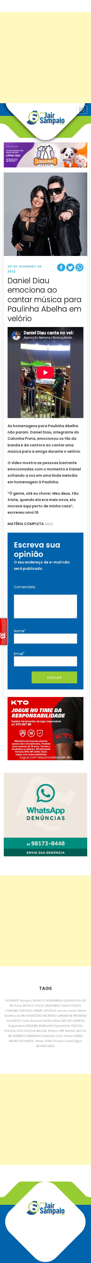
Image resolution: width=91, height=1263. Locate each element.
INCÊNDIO (49, 1016)
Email (19, 653)
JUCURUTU (13, 1021)
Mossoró (36, 1021)
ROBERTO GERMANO (27, 1036)
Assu (18, 1006)
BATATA (28, 1006)
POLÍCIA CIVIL (14, 1031)
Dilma (82, 1011)
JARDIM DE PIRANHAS (72, 1016)
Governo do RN (14, 1016)
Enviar (54, 677)
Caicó (39, 1006)
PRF (62, 1031)
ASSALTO (39, 1000)
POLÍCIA (76, 1026)
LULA (25, 1021)
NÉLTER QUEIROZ (73, 1021)
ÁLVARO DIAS (45, 1046)
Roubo (68, 1036)
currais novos (67, 1011)
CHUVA (76, 1006)
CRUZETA (49, 1011)
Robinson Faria (52, 1036)
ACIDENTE (12, 1000)
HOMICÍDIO (34, 1016)
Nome (20, 631)
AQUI (48, 523)
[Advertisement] (45, 57)
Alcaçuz (26, 1000)
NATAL (47, 1021)
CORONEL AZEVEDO (18, 1011)
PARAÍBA (32, 1026)
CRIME (37, 1011)
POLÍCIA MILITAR (36, 1031)
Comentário (24, 587)
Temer (39, 1041)
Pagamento (16, 1026)
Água (78, 1041)
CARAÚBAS (52, 1006)
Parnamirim (62, 1026)
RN (10, 1036)
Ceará (65, 1006)
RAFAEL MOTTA (75, 1031)
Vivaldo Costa (63, 1041)
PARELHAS (46, 1026)
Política (53, 1031)
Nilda (57, 1021)
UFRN (48, 1041)
